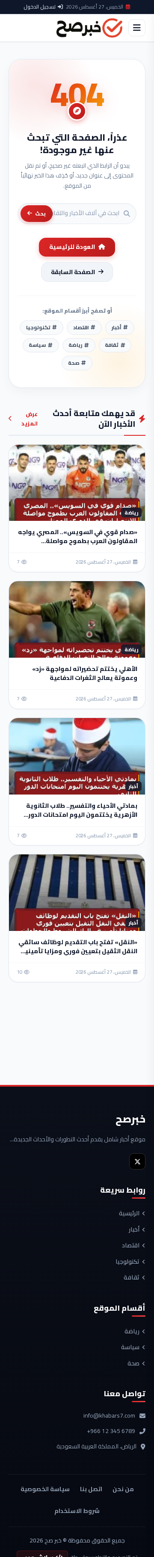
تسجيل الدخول (40, 7)
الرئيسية (129, 1213)
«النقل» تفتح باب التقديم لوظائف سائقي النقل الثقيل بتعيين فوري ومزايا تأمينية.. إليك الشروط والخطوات (77, 951)
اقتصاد (130, 1246)
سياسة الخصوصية (45, 1489)
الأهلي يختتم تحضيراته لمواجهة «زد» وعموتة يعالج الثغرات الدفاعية (84, 673)
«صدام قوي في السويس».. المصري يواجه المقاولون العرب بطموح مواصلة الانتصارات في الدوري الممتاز (77, 540)
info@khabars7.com (109, 1416)
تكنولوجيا (127, 1262)
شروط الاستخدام (77, 1510)
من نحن (123, 1489)
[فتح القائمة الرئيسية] (136, 27)
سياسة (130, 1347)
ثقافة (131, 1278)
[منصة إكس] (137, 1161)
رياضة (131, 1332)
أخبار (134, 1230)
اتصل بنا (91, 1489)
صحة (133, 1364)
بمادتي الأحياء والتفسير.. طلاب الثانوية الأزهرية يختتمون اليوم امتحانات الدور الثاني (81, 814)
